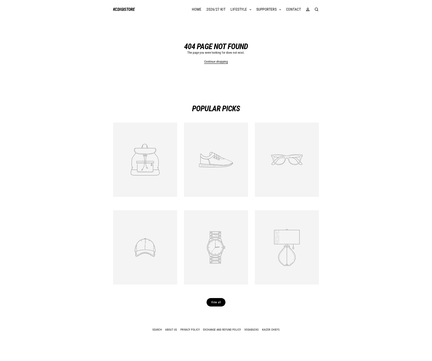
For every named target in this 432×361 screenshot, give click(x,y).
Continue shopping (216, 61)
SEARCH (157, 329)
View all (216, 302)
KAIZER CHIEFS (271, 329)
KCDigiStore (124, 9)
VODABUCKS (251, 329)
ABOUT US (171, 329)
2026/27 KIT (215, 9)
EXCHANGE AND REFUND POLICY (222, 329)
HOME (196, 9)
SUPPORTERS (267, 9)
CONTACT (293, 9)
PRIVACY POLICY (190, 329)
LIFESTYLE (239, 9)
